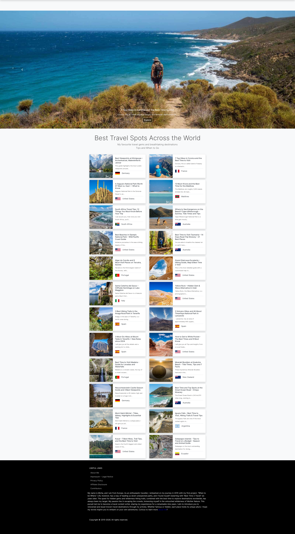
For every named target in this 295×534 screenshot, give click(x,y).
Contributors (96, 488)
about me (162, 509)
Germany (126, 173)
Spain (123, 324)
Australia (186, 224)
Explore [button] (147, 120)
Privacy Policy (96, 480)
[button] (22, 70)
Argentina (185, 426)
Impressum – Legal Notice (101, 476)
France (184, 171)
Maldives (185, 196)
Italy (123, 300)
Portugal (125, 275)
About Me (94, 473)
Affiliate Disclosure (98, 484)
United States (128, 198)
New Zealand (188, 377)
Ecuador (185, 453)
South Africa (126, 224)
